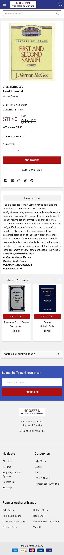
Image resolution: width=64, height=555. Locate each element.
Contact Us (8, 481)
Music (38, 472)
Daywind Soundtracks (14, 521)
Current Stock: (14, 136)
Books (38, 466)
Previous (55, 280)
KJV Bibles (40, 461)
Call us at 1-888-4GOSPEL (32, 430)
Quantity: (9, 143)
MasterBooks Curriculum (46, 521)
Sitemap (7, 487)
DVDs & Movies (42, 477)
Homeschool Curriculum (47, 483)
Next (59, 280)
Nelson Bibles (10, 526)
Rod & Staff (39, 515)
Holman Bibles (40, 510)
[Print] (19, 180)
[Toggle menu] (4, 4)
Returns (7, 466)
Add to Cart (16, 316)
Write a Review (11, 96)
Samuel (47, 322)
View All (37, 526)
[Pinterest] (32, 180)
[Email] (12, 180)
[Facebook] (6, 180)
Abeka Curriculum (12, 515)
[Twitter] (25, 180)
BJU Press (8, 510)
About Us (7, 461)
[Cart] (60, 4)
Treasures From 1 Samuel (16, 322)
